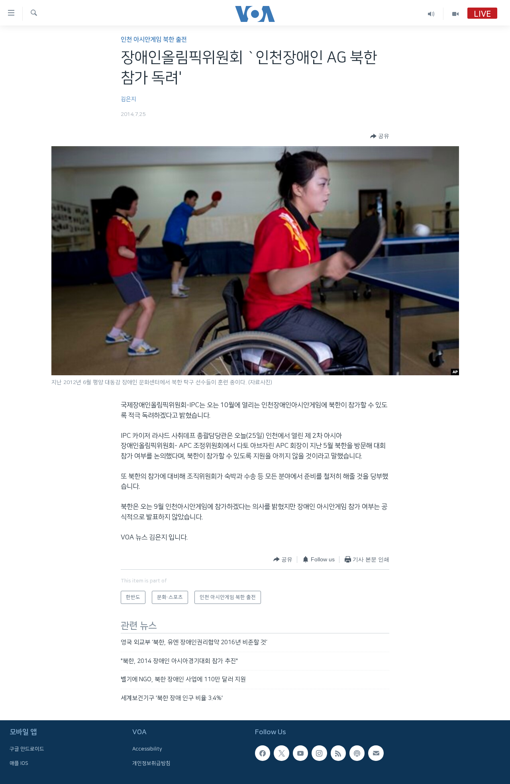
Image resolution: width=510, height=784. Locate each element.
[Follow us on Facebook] (262, 752)
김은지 (128, 99)
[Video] (455, 14)
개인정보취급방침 (151, 763)
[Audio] (431, 14)
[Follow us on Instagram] (319, 752)
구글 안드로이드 (27, 749)
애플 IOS (19, 763)
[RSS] (338, 752)
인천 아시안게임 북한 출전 (154, 39)
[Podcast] (357, 752)
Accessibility (147, 749)
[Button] (379, 136)
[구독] (375, 752)
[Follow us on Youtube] (300, 752)
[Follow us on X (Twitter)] (281, 752)
